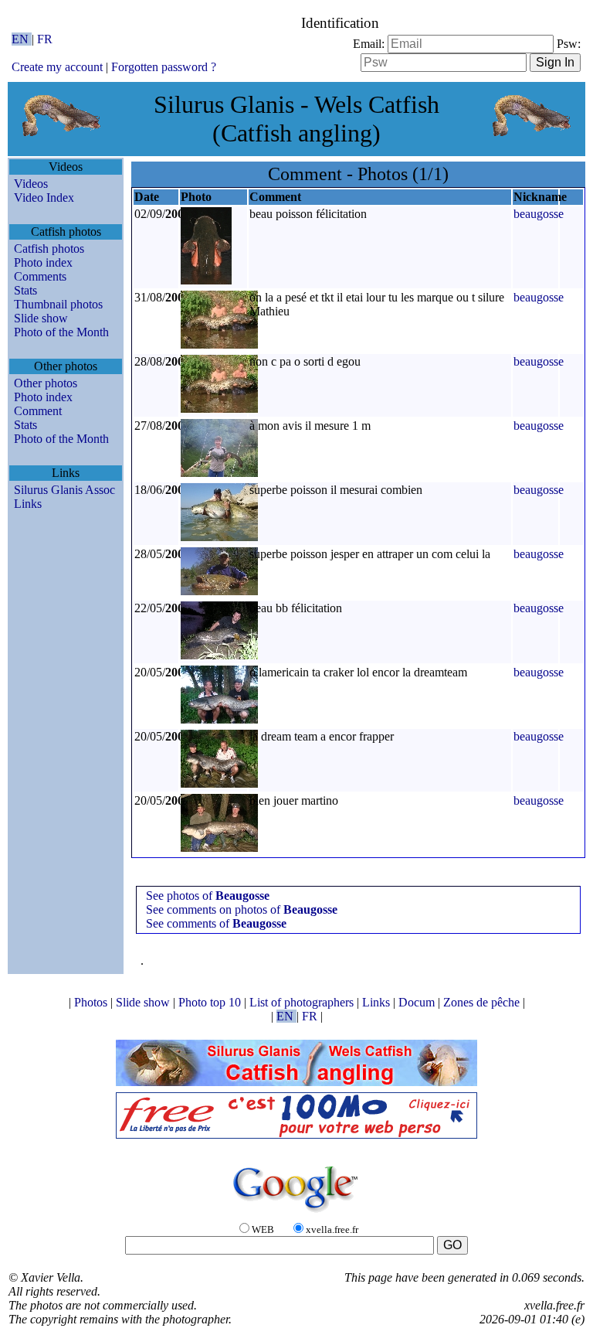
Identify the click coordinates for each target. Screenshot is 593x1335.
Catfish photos (49, 248)
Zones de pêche (483, 1002)
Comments (40, 276)
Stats (25, 290)
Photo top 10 (211, 1002)
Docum (418, 1002)
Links (28, 503)
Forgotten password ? (163, 66)
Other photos (45, 383)
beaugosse (538, 213)
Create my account (57, 66)
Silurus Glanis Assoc (64, 489)
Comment (38, 410)
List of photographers (303, 1002)
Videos (31, 183)
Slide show (41, 318)
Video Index (44, 197)
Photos (92, 1002)
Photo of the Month (61, 332)
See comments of (216, 923)
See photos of (207, 895)
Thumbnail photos (58, 304)
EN (22, 39)
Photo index (43, 262)
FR (45, 39)
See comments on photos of (241, 909)
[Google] (296, 1213)
